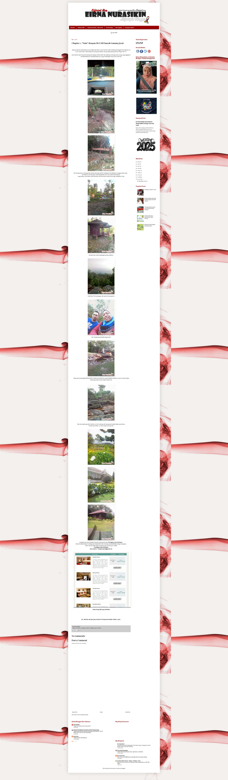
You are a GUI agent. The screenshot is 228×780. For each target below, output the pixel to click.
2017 (138, 175)
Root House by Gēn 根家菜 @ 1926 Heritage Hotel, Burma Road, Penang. (132, 757)
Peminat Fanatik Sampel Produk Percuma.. (149, 225)
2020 (138, 168)
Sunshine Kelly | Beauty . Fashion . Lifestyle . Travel (128, 760)
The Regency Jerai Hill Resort (95, 628)
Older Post (127, 712)
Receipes (119, 27)
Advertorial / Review (95, 27)
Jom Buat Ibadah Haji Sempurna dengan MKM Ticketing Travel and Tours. (145, 123)
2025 (138, 161)
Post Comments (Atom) (83, 714)
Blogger (123, 768)
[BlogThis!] (75, 630)
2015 (138, 179)
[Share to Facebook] (78, 630)
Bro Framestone (121, 744)
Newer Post (74, 712)
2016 (138, 177)
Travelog (109, 27)
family (79, 628)
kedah (87, 628)
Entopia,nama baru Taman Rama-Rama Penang (148, 217)
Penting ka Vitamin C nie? (150, 189)
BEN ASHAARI (76, 724)
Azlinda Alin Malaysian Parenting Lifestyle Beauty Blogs (86, 730)
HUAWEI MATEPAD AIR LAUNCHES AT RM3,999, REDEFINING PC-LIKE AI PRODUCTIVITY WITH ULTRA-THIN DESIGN (88, 732)
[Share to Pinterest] (80, 630)
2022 (138, 164)
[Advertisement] (101, 696)
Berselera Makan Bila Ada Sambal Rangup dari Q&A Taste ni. (150, 200)
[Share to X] (76, 630)
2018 (138, 172)
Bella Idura (76, 736)
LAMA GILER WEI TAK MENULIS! (80, 737)
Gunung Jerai (83, 628)
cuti (76, 628)
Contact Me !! (129, 27)
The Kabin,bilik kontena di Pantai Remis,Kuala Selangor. (149, 208)
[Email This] (73, 630)
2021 (138, 166)
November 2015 (142, 181)
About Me (81, 27)
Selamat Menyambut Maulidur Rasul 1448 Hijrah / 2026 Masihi (130, 751)
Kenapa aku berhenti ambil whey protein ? (82, 726)
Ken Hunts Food (121, 755)
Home (72, 27)
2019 (138, 170)
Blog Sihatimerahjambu (122, 750)
